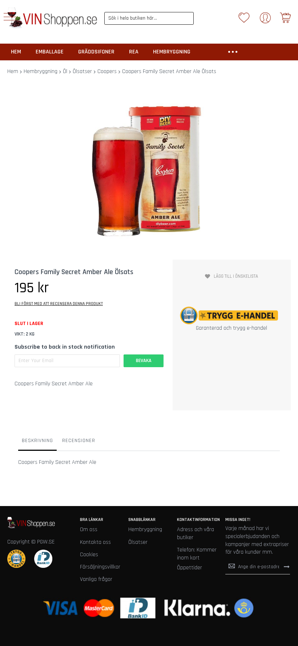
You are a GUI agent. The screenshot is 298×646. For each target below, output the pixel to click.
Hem (12, 71)
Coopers (107, 71)
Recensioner (78, 440)
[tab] (37, 442)
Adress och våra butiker (195, 533)
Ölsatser (82, 71)
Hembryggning (40, 71)
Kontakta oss (95, 542)
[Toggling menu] (10, 16)
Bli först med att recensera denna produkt (59, 303)
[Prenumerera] (287, 567)
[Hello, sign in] (265, 20)
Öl (65, 71)
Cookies (89, 554)
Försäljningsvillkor (100, 567)
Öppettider (189, 567)
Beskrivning (37, 440)
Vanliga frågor (96, 579)
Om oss (88, 529)
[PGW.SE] (52, 18)
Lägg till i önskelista (236, 276)
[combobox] (149, 18)
